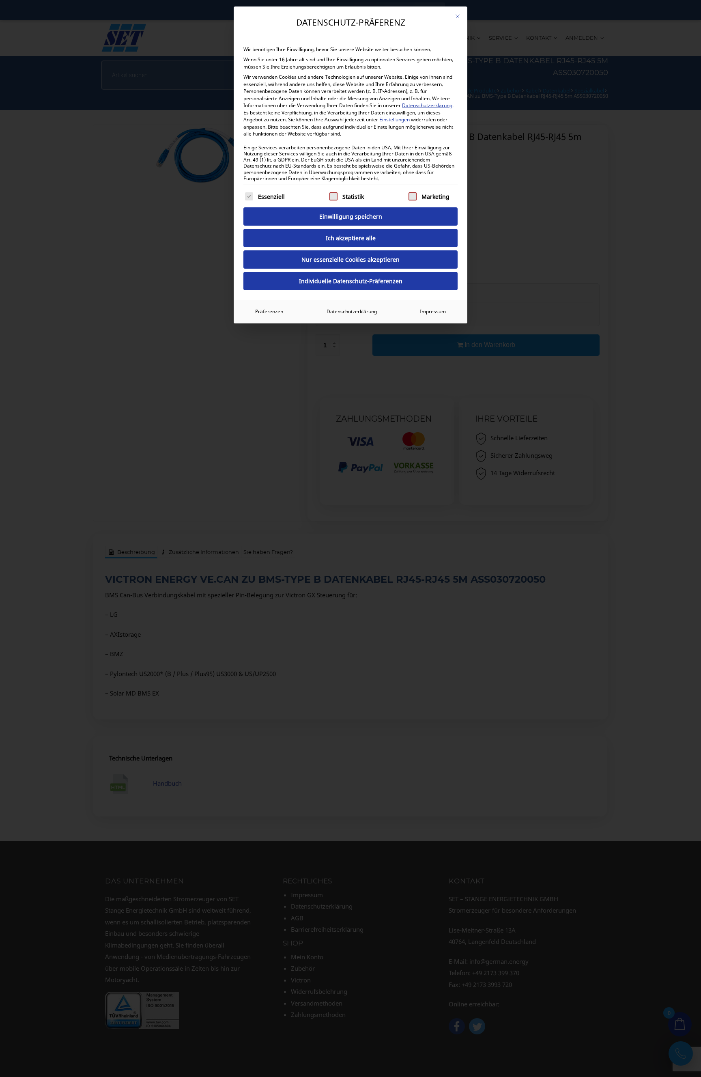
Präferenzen (269, 311)
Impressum (433, 311)
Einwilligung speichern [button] (350, 216)
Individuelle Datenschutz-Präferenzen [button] (350, 281)
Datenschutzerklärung (427, 105)
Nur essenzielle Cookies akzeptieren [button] (350, 259)
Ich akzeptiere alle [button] (351, 238)
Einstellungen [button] (394, 119)
